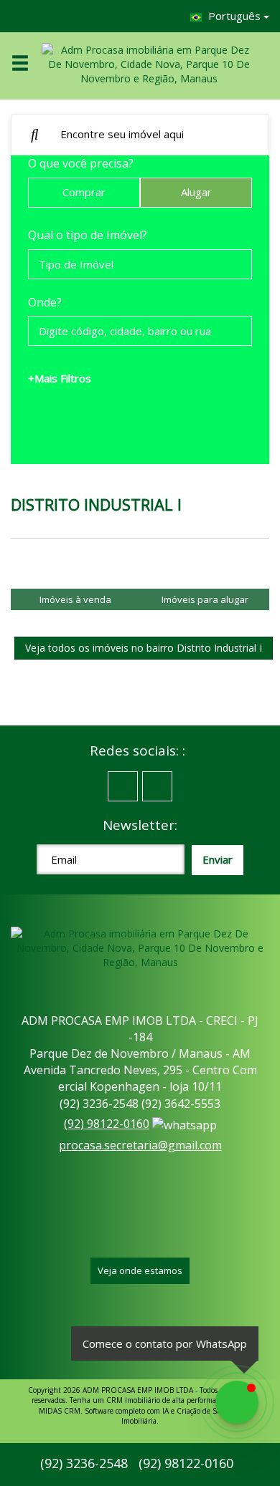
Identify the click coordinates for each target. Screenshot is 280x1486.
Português (234, 16)
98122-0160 (106, 1124)
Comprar (84, 192)
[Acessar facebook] (123, 786)
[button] (29, 63)
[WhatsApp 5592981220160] (236, 1402)
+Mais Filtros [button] (59, 378)
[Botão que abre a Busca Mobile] (34, 134)
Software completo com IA (127, 1411)
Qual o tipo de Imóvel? (87, 235)
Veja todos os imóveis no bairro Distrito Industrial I (143, 648)
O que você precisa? (81, 163)
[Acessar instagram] (157, 786)
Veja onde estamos (140, 1270)
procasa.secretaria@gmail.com (140, 1145)
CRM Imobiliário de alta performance (167, 1400)
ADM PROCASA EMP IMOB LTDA (138, 1390)
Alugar (196, 192)
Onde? (45, 302)
